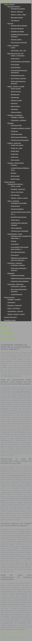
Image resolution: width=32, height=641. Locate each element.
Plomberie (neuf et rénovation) (20, 140)
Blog (2, 341)
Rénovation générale (17, 17)
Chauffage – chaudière (17, 117)
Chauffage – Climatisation (15, 115)
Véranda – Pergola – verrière (19, 198)
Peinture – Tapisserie (17, 11)
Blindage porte (15, 94)
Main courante (15, 160)
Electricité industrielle (17, 28)
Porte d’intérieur (15, 67)
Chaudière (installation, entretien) (20, 128)
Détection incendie (16, 100)
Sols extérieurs (15, 195)
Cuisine (13, 47)
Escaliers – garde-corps (14, 143)
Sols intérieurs (15, 20)
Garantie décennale (16, 294)
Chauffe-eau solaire (16, 134)
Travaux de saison (9, 297)
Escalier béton (15, 151)
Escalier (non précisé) (17, 145)
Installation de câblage (17, 31)
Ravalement (11, 273)
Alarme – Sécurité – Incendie (16, 86)
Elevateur (13, 173)
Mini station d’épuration (18, 252)
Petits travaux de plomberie (19, 137)
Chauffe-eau (14, 131)
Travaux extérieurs (9, 182)
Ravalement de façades (17, 275)
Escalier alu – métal (16, 148)
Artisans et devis (5, 2)
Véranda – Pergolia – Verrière (16, 314)
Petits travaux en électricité (19, 42)
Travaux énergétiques (7, 329)
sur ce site (17, 455)
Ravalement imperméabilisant (20, 281)
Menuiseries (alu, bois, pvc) (15, 53)
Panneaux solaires (16, 39)
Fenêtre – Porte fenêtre (17, 55)
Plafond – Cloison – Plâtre (18, 14)
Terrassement (15, 255)
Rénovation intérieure (14, 6)
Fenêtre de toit (15, 58)
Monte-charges (15, 179)
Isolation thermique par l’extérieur (21, 278)
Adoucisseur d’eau (16, 125)
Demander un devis (10, 320)
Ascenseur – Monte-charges (16, 163)
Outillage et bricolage (7, 332)
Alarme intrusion (16, 91)
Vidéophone (14, 109)
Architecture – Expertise (18, 265)
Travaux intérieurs (9, 4)
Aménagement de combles (19, 203)
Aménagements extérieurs (15, 184)
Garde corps (14, 157)
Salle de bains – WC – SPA (18, 50)
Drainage (13, 241)
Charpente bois (15, 206)
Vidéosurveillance (16, 112)
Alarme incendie (15, 88)
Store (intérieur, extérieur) (18, 78)
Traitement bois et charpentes (19, 231)
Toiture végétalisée (16, 228)
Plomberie (11, 123)
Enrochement (15, 244)
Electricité (10, 23)
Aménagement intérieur (18, 8)
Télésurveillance (15, 106)
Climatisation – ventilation (18, 120)
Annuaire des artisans (10, 317)
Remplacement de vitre (17, 75)
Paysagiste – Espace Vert (18, 189)
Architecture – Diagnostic (15, 263)
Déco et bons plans (6, 335)
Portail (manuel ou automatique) (20, 61)
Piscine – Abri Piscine (17, 192)
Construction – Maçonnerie (15, 284)
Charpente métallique (17, 209)
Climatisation (11, 302)
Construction (4, 323)
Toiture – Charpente (13, 201)
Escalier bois (14, 154)
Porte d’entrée (15, 64)
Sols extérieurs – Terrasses (15, 311)
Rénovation (4, 326)
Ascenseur (14, 165)
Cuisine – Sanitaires (13, 45)
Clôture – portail (15, 186)
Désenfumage (15, 97)
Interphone (14, 103)
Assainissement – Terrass (15, 234)
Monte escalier (15, 176)
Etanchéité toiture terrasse (18, 217)
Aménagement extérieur (8, 338)
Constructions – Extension (18, 286)
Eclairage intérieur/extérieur (19, 25)
